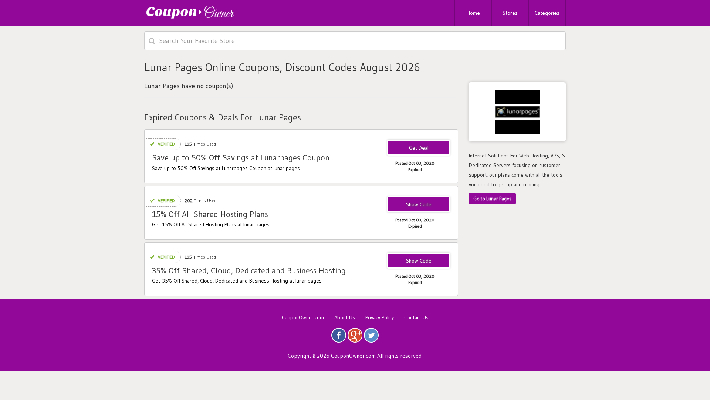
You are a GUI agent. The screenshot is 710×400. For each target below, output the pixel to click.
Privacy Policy (379, 317)
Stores (510, 13)
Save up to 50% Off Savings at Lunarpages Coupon (240, 158)
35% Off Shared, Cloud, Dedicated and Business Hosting (249, 271)
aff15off (419, 205)
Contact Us (416, 317)
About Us (344, 317)
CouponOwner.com (303, 317)
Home (473, 13)
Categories (547, 13)
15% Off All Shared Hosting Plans (210, 214)
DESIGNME (419, 261)
